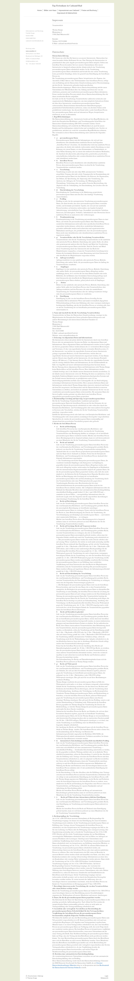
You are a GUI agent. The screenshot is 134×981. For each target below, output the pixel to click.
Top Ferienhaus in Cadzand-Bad (67, 5)
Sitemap (40, 976)
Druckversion (32, 976)
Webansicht (104, 978)
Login (106, 976)
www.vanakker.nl (31, 51)
